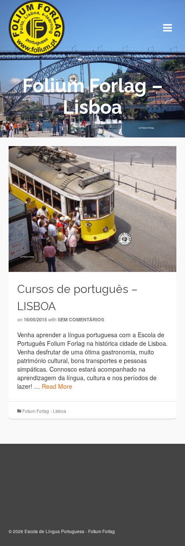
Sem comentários (81, 319)
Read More (57, 386)
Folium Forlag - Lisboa (44, 411)
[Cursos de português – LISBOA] (92, 208)
